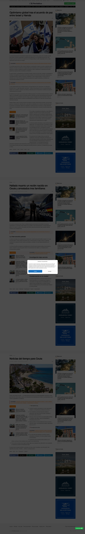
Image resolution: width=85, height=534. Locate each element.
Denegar (49, 271)
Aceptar (35, 271)
